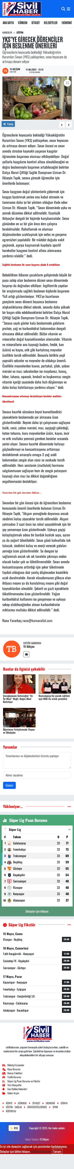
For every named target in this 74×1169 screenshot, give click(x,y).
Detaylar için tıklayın (37, 911)
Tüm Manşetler (14, 1085)
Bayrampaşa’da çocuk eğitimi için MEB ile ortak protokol (54, 697)
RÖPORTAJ (11, 1111)
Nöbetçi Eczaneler (15, 1065)
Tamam (57, 1151)
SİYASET (35, 22)
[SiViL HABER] (21, 9)
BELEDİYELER (50, 22)
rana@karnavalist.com (37, 620)
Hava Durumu (13, 1069)
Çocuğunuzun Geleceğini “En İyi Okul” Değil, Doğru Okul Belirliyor (18, 699)
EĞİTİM (20, 32)
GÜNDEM (22, 22)
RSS (15, 1128)
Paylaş (10, 124)
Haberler (7, 32)
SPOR (55, 1107)
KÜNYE (9, 1103)
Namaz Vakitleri (14, 1073)
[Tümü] (69, 806)
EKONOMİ (67, 22)
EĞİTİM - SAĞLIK (14, 1107)
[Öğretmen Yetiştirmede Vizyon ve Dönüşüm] (19, 717)
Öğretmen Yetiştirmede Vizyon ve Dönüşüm (19, 731)
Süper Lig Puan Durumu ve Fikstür (23, 1081)
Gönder (9, 785)
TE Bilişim (28, 646)
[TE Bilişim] (11, 648)
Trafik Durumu (14, 1077)
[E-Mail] (26, 654)
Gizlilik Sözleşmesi (41, 1151)
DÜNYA (64, 1103)
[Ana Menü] (68, 9)
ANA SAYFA (8, 22)
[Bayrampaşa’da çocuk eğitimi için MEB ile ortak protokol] (55, 683)
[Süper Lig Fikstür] (69, 924)
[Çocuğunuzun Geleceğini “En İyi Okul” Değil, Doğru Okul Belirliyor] (19, 683)
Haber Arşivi (13, 1093)
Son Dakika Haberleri (17, 1089)
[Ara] (63, 9)
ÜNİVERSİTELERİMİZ (37, 1107)
